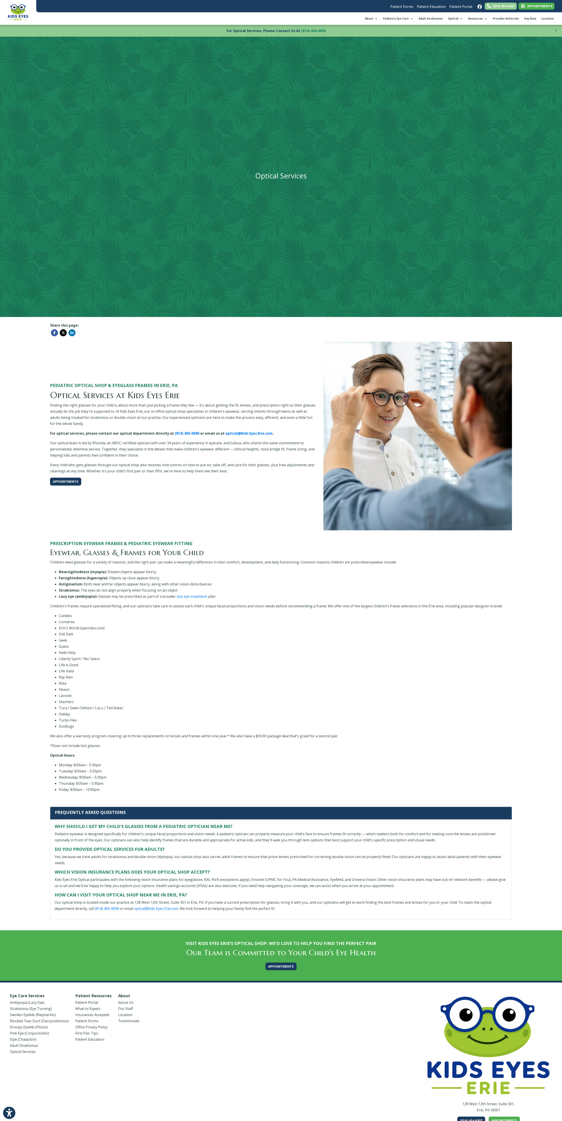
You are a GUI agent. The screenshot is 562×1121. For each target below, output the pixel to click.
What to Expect (87, 1008)
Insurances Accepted (92, 1014)
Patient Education (431, 6)
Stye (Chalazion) (23, 1039)
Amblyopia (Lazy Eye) (27, 1002)
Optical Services (23, 1051)
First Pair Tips (86, 1033)
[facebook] (478, 5)
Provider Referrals (506, 18)
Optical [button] (454, 18)
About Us (125, 1002)
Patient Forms (401, 6)
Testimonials (128, 1020)
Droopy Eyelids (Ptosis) (29, 1027)
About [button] (370, 18)
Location (547, 18)
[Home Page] (18, 12)
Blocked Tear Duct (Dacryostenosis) (39, 1020)
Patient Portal (460, 6)
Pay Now (531, 18)
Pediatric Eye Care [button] (396, 18)
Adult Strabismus (431, 18)
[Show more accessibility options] (9, 1113)
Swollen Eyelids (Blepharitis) (33, 1014)
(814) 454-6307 (503, 6)
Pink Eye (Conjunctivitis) (29, 1033)
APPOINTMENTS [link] (539, 6)
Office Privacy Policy (91, 1027)
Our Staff (125, 1008)
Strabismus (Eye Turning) (31, 1008)
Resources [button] (476, 18)
